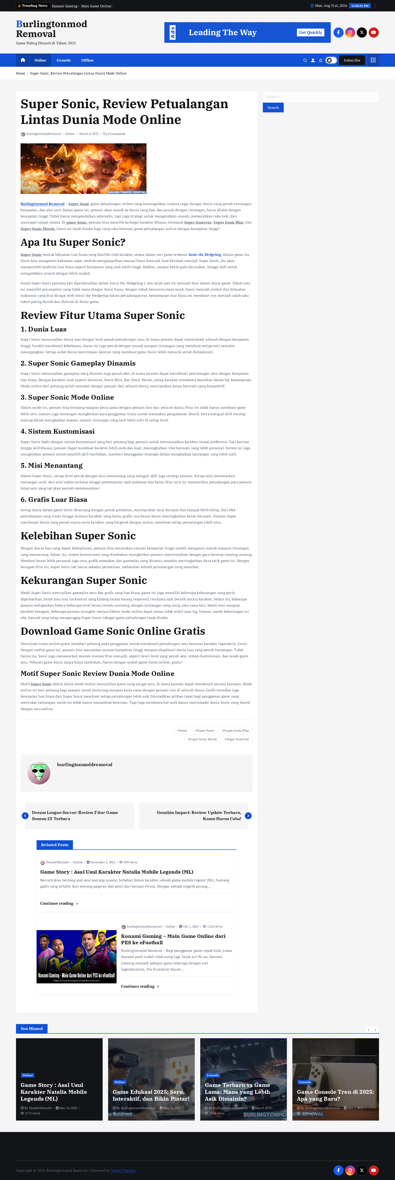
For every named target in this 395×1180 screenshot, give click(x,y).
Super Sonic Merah (203, 739)
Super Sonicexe (238, 739)
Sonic (183, 730)
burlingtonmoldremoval (44, 133)
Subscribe (352, 60)
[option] (62, 1079)
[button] (369, 1029)
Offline (87, 60)
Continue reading (57, 903)
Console (64, 60)
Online (40, 60)
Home (20, 73)
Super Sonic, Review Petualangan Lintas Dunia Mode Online (78, 73)
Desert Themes (123, 1170)
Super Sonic (206, 730)
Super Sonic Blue (236, 730)
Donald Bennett (57, 862)
